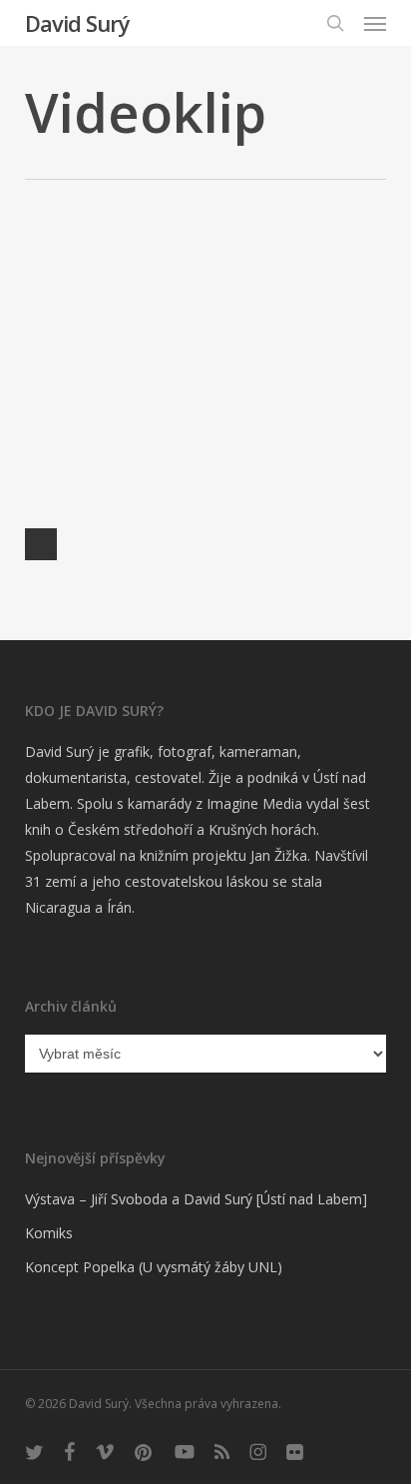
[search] (335, 23)
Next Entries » (41, 544)
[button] (375, 23)
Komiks (49, 1232)
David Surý (77, 23)
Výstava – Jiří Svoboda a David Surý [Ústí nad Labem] (196, 1198)
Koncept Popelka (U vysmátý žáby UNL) (153, 1266)
